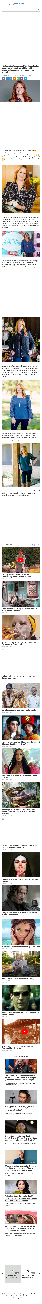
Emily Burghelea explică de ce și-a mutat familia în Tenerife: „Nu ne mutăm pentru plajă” (19, 1108)
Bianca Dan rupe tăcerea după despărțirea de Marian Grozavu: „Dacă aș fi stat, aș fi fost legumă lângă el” (21, 1138)
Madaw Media (18, 3)
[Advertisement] (21, 38)
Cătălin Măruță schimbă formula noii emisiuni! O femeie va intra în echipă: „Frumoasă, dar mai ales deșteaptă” (20, 1078)
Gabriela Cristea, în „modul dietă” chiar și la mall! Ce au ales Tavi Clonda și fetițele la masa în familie (21, 1198)
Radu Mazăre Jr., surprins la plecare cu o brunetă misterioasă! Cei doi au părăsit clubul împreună (20, 1228)
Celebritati (21, 75)
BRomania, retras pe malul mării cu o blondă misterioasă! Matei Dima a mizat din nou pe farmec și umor (20, 1168)
